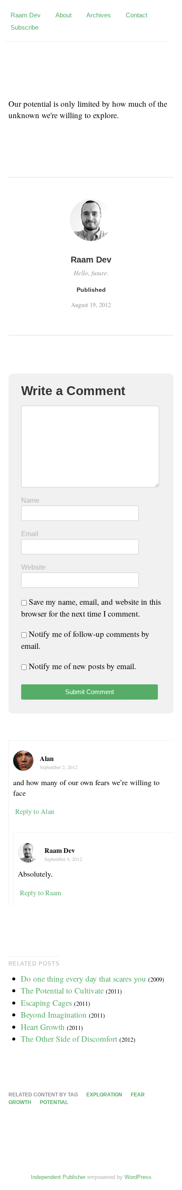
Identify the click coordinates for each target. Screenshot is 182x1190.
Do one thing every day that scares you (83, 978)
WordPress (138, 1177)
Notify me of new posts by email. (82, 666)
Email (30, 533)
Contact (136, 15)
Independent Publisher (58, 1177)
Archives (98, 15)
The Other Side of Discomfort (69, 1038)
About (63, 15)
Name (30, 500)
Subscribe (25, 27)
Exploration (104, 1095)
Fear (138, 1095)
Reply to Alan (34, 811)
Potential (54, 1102)
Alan (47, 758)
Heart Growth (43, 1026)
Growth (19, 1102)
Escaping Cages (46, 1002)
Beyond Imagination (54, 1014)
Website (33, 567)
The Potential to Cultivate (62, 990)
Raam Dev (26, 15)
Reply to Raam (40, 892)
